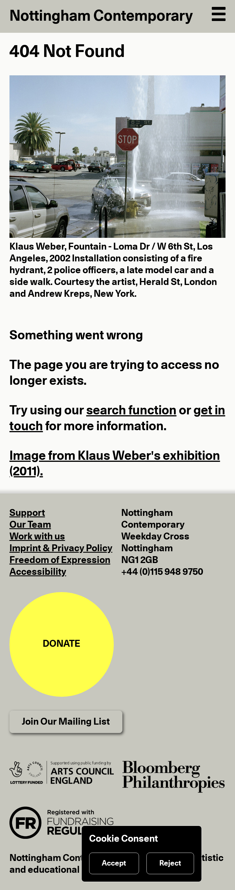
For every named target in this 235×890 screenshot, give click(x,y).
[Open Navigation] (218, 12)
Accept (114, 863)
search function (131, 410)
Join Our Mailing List (66, 722)
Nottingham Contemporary (101, 16)
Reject (170, 863)
